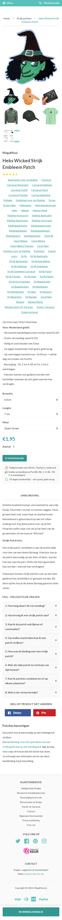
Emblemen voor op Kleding (30, 200)
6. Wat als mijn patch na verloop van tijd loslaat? (31, 667)
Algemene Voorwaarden (31, 816)
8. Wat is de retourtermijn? (31, 692)
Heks (14, 210)
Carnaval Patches (18, 195)
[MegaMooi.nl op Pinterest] (35, 840)
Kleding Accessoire (17, 215)
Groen (52, 200)
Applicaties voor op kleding (23, 179)
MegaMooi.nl (40, 888)
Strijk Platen (46, 276)
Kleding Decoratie (42, 220)
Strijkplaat (31, 296)
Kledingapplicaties (41, 225)
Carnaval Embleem (42, 184)
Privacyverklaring (31, 820)
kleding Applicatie (42, 215)
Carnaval (46, 179)
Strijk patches (24, 18)
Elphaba (7, 200)
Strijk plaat (30, 276)
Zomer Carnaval (45, 307)
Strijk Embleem (19, 266)
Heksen (25, 210)
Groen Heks (9, 205)
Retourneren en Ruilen (31, 802)
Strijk (24, 256)
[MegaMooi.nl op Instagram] (44, 840)
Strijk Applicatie (39, 256)
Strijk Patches (13, 276)
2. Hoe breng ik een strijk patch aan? (31, 615)
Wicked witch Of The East (19, 307)
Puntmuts (39, 251)
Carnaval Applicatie (17, 184)
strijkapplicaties (20, 286)
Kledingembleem (18, 230)
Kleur (5, 422)
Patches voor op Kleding (16, 251)
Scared (52, 251)
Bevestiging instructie (31, 797)
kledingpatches (32, 235)
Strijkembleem (40, 286)
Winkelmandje (51, 2)
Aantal (6, 446)
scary (14, 256)
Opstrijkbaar (21, 240)
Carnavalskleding (40, 195)
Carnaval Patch (39, 190)
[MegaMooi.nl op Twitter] (17, 840)
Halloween (25, 205)
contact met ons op (34, 874)
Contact (31, 811)
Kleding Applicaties (17, 220)
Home (6, 18)
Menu (9, 2)
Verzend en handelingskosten (31, 793)
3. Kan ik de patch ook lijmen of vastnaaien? (31, 627)
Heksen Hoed (40, 210)
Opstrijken (43, 246)
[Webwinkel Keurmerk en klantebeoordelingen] (31, 854)
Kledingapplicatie (17, 225)
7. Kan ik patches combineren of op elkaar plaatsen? (31, 681)
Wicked (20, 301)
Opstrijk (48, 235)
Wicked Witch (35, 301)
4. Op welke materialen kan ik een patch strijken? (31, 640)
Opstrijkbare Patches (22, 246)
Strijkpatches (14, 296)
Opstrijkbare (38, 240)
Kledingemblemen (40, 230)
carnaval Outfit (19, 190)
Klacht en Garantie (31, 806)
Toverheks (46, 296)
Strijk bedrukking (40, 261)
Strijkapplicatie (42, 281)
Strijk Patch (45, 271)
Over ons (31, 825)
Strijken (32, 291)
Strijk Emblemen (39, 266)
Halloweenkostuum (45, 205)
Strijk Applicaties (18, 261)
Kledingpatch (13, 235)
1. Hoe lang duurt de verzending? (31, 606)
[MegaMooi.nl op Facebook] (26, 840)
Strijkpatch (46, 291)
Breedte (7, 393)
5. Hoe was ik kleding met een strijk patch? (31, 654)
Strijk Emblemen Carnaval (21, 271)
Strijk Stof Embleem (19, 281)
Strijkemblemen (15, 291)
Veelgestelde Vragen (31, 788)
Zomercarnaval (29, 312)
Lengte (6, 407)
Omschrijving (30, 495)
